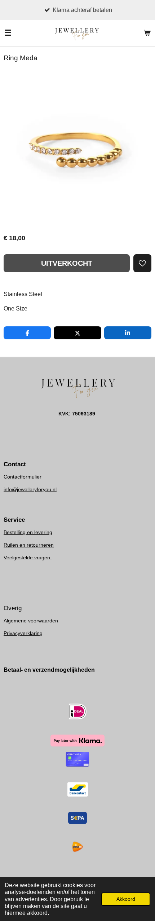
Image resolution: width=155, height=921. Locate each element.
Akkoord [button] (125, 899)
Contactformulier (22, 477)
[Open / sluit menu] (8, 32)
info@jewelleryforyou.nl (30, 489)
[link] (30, 489)
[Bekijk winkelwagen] (147, 32)
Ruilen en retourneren (29, 545)
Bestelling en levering (28, 532)
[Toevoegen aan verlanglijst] (142, 263)
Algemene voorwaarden (31, 620)
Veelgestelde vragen (28, 557)
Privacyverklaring (23, 633)
